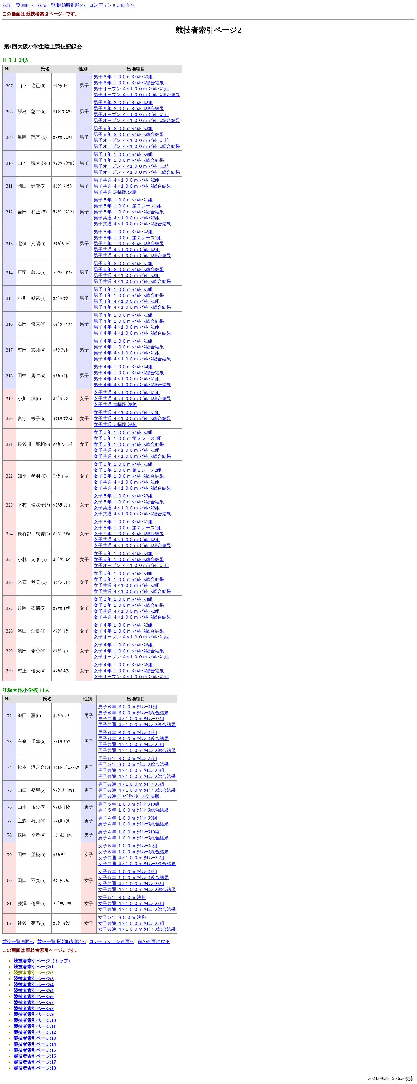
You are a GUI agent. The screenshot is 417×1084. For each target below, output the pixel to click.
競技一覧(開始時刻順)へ (61, 5)
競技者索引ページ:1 (34, 966)
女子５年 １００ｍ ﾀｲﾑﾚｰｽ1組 (123, 521)
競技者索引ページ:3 (34, 978)
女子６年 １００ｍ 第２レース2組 (128, 470)
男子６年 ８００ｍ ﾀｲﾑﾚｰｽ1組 (127, 706)
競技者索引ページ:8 (34, 1008)
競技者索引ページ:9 (34, 1014)
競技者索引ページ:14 (35, 1044)
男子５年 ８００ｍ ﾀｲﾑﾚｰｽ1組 (123, 263)
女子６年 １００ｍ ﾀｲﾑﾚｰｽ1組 (123, 464)
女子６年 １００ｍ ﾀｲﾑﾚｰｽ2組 (123, 432)
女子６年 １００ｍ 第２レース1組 (128, 438)
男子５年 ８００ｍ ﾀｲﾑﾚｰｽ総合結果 (129, 269)
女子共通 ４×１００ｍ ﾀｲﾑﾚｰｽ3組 (131, 857)
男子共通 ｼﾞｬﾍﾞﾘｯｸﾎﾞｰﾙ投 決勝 (128, 796)
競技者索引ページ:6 (34, 996)
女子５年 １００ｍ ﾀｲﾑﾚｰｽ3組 (123, 495)
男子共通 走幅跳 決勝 (115, 192)
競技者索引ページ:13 (35, 1038)
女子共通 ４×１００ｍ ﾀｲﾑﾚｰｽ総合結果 (132, 398)
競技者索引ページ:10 (35, 1020)
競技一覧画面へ (18, 5)
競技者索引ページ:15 (35, 1050)
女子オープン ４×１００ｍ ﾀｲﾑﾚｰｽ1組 (131, 565)
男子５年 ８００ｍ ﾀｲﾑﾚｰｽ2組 (127, 758)
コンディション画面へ (111, 5)
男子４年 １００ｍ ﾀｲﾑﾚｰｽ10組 (128, 831)
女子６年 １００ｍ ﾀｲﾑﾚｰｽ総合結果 (129, 444)
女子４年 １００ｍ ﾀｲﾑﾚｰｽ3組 (123, 625)
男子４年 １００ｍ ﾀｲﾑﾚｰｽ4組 (123, 366)
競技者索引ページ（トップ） (43, 960)
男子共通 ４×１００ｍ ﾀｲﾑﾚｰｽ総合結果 (132, 186)
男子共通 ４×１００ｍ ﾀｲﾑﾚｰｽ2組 (127, 180)
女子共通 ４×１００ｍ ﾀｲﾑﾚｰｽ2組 (127, 507)
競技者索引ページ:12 (35, 1032)
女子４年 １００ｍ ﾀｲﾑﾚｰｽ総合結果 (129, 631)
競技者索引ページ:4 (34, 984)
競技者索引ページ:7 (34, 1002)
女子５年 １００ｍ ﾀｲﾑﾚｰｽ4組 (123, 573)
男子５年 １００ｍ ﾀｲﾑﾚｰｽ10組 (128, 804)
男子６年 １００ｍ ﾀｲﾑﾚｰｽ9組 (123, 76)
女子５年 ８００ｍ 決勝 (122, 897)
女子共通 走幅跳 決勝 (115, 404)
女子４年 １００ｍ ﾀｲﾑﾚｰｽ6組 (123, 644)
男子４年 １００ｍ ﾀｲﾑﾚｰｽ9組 (123, 154)
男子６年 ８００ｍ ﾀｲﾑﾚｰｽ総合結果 (129, 108)
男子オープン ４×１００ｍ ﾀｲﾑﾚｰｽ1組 (131, 88)
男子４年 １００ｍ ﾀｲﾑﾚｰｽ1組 (123, 315)
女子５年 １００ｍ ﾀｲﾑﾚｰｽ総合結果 (129, 501)
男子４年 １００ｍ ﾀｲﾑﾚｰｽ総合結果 (129, 160)
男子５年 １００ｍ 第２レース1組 (128, 205)
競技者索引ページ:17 (35, 1062)
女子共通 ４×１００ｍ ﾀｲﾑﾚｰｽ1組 (127, 392)
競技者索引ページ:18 (35, 1068)
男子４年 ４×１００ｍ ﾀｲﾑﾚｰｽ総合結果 (132, 307)
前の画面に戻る (154, 941)
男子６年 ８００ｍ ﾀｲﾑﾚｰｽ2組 (123, 102)
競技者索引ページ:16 (35, 1056)
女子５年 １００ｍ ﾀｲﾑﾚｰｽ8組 (127, 845)
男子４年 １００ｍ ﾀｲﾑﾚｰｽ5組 (123, 289)
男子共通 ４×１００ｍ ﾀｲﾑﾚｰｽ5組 (131, 718)
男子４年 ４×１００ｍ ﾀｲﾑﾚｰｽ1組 (127, 301)
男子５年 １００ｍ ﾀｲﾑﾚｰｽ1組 (123, 200)
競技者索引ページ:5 (34, 990)
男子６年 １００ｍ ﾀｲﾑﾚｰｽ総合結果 (129, 82)
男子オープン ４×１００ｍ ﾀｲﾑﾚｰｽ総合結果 (137, 94)
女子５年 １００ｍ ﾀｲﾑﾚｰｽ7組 (127, 871)
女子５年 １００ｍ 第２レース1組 (128, 527)
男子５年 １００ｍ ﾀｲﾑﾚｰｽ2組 (123, 231)
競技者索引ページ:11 (35, 1026)
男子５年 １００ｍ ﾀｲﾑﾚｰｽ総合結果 (129, 211)
